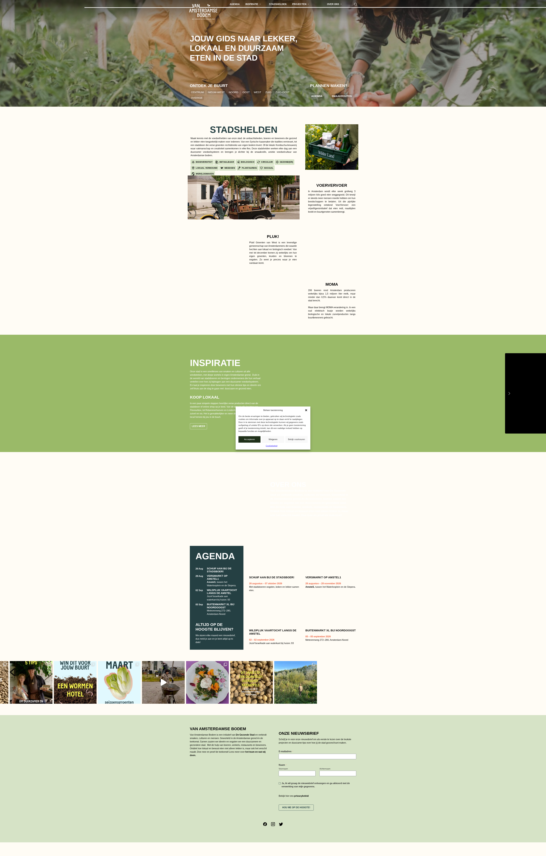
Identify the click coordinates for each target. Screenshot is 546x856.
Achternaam (324, 769)
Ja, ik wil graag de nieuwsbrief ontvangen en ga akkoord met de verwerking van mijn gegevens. (316, 785)
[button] (306, 410)
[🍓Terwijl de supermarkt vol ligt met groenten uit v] (51, 682)
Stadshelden (243, 130)
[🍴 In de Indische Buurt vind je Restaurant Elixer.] (139, 682)
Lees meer (198, 426)
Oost (246, 92)
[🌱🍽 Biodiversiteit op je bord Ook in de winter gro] (95, 682)
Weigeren (273, 439)
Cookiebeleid (271, 445)
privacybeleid (301, 796)
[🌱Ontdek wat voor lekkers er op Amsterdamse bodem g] (227, 682)
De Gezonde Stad (245, 735)
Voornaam (283, 769)
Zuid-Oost (282, 92)
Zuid (268, 92)
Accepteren (249, 439)
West (257, 92)
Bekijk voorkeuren (296, 439)
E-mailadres (286, 751)
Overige (197, 97)
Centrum (197, 92)
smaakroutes (342, 96)
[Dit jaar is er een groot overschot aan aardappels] (183, 682)
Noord (233, 92)
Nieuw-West (216, 92)
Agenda (316, 96)
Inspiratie (215, 363)
